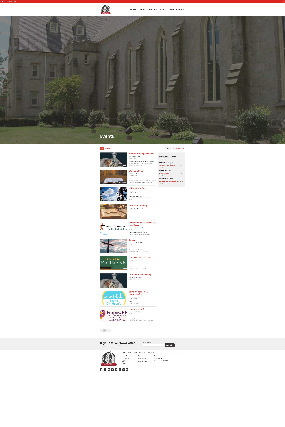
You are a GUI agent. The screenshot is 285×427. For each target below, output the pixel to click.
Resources (162, 9)
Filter (167, 148)
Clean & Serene (164, 173)
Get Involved (152, 9)
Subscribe (169, 345)
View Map (124, 363)
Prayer (123, 352)
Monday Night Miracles (167, 165)
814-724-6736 (161, 358)
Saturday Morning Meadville (169, 181)
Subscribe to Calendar (178, 148)
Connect (141, 9)
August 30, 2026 (12, 1)
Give (171, 9)
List (102, 148)
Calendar (107, 148)
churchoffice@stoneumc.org (163, 360)
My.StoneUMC (180, 9)
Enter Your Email (147, 342)
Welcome (133, 9)
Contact (130, 352)
